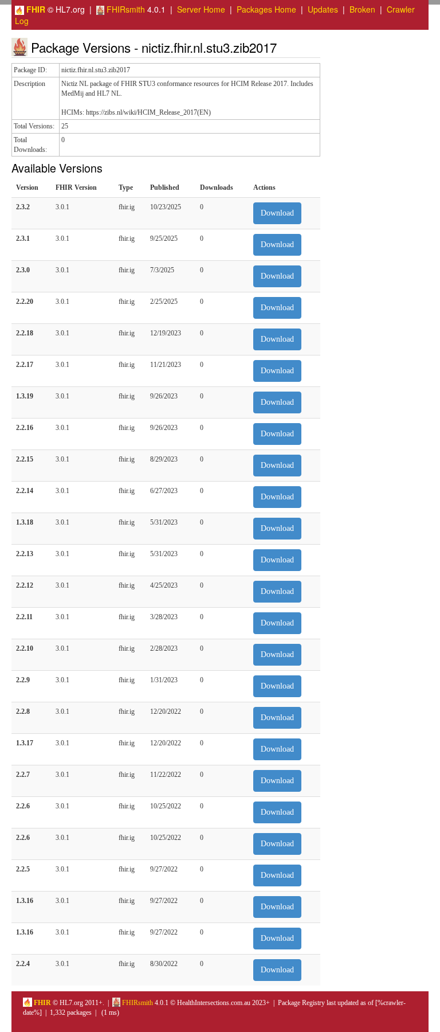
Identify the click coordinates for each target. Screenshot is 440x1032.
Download (277, 213)
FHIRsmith (124, 9)
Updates (323, 9)
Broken (362, 9)
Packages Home (266, 9)
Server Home (201, 9)
